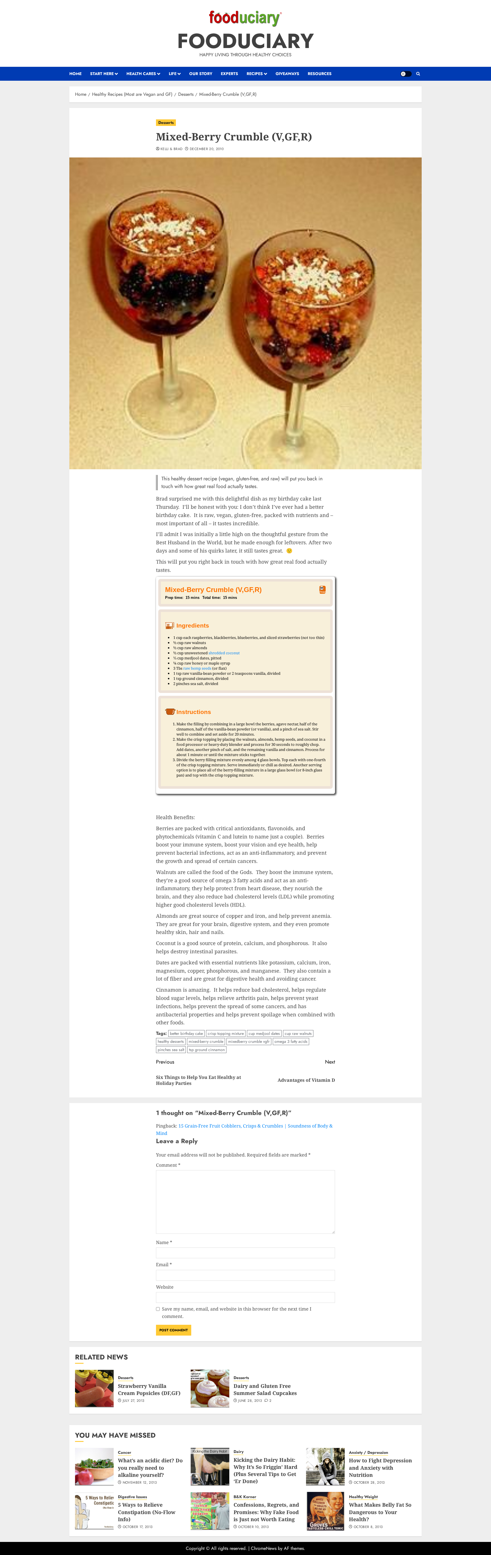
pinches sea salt (171, 1049)
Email (164, 1264)
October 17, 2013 (138, 1527)
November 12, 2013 (140, 1483)
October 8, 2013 (368, 1527)
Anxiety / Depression (368, 1452)
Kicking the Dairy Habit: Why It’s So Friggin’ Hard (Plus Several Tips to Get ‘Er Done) (265, 1470)
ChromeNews (263, 1548)
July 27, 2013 (134, 1401)
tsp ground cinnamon (207, 1049)
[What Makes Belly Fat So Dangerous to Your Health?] (325, 1511)
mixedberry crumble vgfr (249, 1041)
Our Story (200, 73)
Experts (229, 73)
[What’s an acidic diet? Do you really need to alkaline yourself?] (94, 1467)
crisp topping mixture (226, 1033)
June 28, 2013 (250, 1401)
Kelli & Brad (171, 149)
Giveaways (287, 73)
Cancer (124, 1452)
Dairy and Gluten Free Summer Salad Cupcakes (265, 1389)
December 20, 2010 (207, 149)
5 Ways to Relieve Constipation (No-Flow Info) (146, 1511)
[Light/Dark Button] (406, 74)
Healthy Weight (363, 1497)
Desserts (166, 122)
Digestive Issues (132, 1497)
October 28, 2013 (369, 1483)
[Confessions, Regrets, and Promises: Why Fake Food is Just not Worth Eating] (210, 1511)
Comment (168, 1165)
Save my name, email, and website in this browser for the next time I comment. (236, 1312)
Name (164, 1242)
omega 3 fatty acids (290, 1041)
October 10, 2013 (253, 1527)
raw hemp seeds (197, 668)
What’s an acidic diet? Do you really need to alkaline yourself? (150, 1467)
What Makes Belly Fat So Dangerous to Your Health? (380, 1511)
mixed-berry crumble (206, 1041)
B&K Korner (245, 1497)
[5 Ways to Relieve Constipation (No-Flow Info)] (94, 1511)
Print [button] (322, 592)
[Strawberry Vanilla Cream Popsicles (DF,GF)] (94, 1388)
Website (165, 1287)
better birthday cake (186, 1033)
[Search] (418, 73)
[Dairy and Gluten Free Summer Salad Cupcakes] (210, 1388)
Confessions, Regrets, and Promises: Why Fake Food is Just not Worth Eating (266, 1511)
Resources (320, 73)
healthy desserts (171, 1041)
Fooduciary (245, 41)
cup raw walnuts (298, 1033)
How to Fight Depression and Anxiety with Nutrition (380, 1467)
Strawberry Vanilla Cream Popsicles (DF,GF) (149, 1389)
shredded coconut (224, 652)
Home (75, 73)
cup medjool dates (264, 1033)
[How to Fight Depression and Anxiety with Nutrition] (325, 1467)
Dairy (239, 1451)
